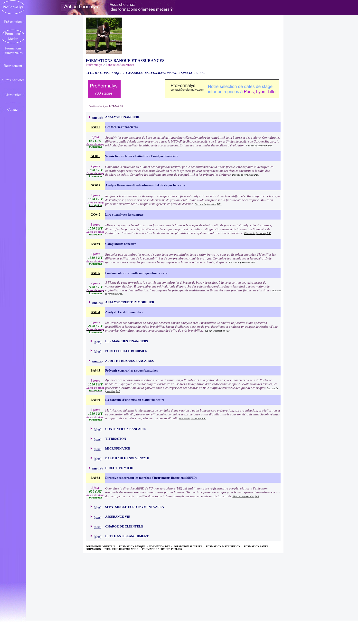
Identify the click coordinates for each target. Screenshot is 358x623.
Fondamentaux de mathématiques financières (136, 273)
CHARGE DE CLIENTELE (124, 526)
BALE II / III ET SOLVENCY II (127, 458)
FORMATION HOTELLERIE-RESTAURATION (112, 549)
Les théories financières (121, 127)
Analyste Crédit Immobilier (124, 312)
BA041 (95, 127)
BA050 (95, 244)
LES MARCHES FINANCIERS (126, 341)
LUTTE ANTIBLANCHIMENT (127, 536)
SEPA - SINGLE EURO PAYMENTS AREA (134, 507)
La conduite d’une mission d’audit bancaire (134, 400)
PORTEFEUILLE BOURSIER (126, 351)
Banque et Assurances (119, 65)
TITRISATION (115, 439)
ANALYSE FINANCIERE (122, 117)
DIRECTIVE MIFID (119, 468)
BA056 (95, 273)
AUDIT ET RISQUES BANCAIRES (129, 361)
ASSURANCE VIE (117, 516)
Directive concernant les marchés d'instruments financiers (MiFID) (151, 477)
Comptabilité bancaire (120, 244)
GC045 (95, 214)
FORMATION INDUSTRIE (101, 546)
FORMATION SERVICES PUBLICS (162, 549)
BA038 (95, 477)
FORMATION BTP (159, 546)
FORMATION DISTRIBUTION (223, 546)
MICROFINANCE (117, 448)
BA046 (95, 400)
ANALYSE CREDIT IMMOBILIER (129, 302)
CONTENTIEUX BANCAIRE (125, 429)
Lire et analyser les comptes (124, 214)
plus (97, 342)
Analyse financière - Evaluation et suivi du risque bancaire (145, 185)
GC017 (95, 185)
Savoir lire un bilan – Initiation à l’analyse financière (141, 156)
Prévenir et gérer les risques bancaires (131, 370)
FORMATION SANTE (256, 546)
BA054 (95, 312)
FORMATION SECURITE (188, 546)
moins (97, 117)
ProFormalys (94, 65)
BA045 (95, 370)
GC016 (95, 156)
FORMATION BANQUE (132, 546)
